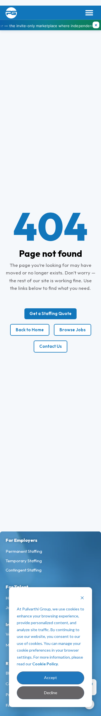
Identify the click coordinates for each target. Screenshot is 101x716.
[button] (89, 12)
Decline (50, 692)
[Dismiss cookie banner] (82, 598)
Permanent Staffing (24, 551)
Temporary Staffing (24, 560)
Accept (50, 677)
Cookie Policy (45, 663)
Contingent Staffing (24, 570)
